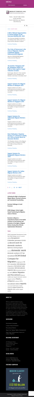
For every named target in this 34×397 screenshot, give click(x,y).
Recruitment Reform (11, 327)
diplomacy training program (15, 247)
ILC (22, 262)
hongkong (18, 262)
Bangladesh (15, 238)
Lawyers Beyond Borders (12, 325)
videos (14, 289)
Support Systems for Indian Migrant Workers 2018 (16, 172)
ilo (24, 262)
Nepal (18, 279)
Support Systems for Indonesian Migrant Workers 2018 (16, 117)
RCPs (21, 281)
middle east (10, 277)
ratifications (17, 281)
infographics (11, 266)
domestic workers (13, 253)
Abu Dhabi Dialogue (12, 236)
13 (14, 187)
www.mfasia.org (17, 21)
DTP (21, 253)
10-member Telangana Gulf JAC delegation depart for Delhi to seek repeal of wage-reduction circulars (17, 68)
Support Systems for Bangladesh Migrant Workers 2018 (16, 155)
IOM (10, 272)
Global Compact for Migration (17, 259)
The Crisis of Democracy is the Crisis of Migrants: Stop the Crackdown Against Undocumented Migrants (17, 51)
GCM (17, 256)
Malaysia (22, 275)
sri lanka (20, 285)
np (21, 279)
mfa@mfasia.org (16, 20)
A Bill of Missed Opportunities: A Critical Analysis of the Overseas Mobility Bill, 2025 (17, 34)
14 (16, 187)
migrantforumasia (16, 360)
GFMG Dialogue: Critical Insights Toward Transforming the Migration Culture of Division (16, 212)
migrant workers (12, 279)
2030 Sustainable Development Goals (17, 234)
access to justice (21, 236)
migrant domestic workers (20, 277)
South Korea (15, 285)
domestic (9, 250)
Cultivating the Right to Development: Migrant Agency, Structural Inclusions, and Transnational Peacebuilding (17, 198)
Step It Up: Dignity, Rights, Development (16, 330)
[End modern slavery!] (17, 379)
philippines (11, 281)
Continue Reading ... (13, 44)
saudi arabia (10, 285)
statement (10, 287)
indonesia (22, 264)
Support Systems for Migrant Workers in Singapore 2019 (16, 101)
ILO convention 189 (13, 264)
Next (20, 187)
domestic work (18, 250)
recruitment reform (14, 284)
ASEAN (9, 238)
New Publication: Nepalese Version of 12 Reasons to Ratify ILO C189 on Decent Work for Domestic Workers (17, 136)
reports (23, 283)
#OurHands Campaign (11, 323)
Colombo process (14, 240)
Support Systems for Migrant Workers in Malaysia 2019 (16, 84)
